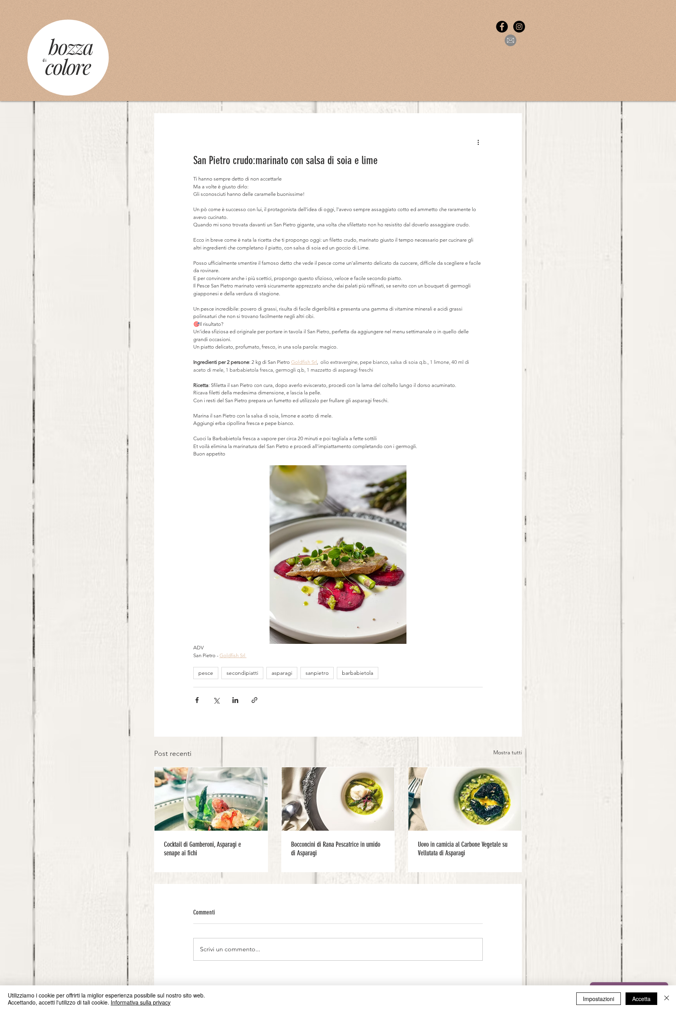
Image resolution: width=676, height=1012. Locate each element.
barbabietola (357, 672)
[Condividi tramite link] (254, 700)
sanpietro (317, 672)
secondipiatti (242, 672)
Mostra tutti (507, 752)
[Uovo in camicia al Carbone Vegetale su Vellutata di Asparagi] (464, 799)
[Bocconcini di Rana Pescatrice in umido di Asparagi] (338, 799)
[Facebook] (502, 27)
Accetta (641, 999)
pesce (205, 672)
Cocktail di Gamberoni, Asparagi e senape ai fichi (202, 848)
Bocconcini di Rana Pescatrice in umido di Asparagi (335, 848)
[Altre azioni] (478, 141)
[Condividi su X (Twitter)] (216, 700)
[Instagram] (519, 27)
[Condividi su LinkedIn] (235, 700)
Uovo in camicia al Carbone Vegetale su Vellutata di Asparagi (462, 848)
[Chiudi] (666, 999)
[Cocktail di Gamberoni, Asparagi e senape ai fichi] (211, 799)
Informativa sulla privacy (141, 1002)
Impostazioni (598, 999)
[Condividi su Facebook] (197, 700)
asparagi (281, 672)
